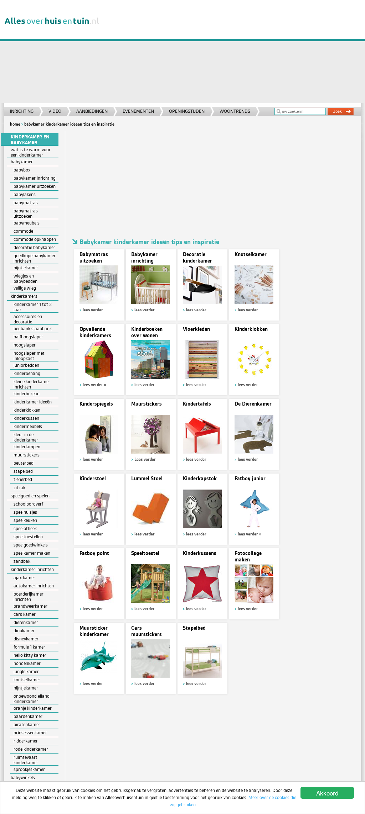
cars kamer (25, 614)
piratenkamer (27, 724)
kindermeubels (28, 426)
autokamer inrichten (34, 585)
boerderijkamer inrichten (28, 596)
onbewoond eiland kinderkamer (32, 698)
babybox (22, 170)
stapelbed (23, 471)
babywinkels (23, 777)
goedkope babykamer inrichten (35, 258)
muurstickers (27, 455)
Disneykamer (26, 638)
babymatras (26, 202)
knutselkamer (27, 679)
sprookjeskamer (29, 769)
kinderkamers (24, 296)
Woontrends (235, 111)
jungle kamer (26, 671)
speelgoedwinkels (31, 545)
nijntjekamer (26, 688)
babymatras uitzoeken (26, 213)
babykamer (22, 161)
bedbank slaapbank (33, 328)
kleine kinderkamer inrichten (32, 384)
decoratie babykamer (34, 247)
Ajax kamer (24, 577)
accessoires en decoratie (28, 319)
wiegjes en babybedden (25, 278)
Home (15, 124)
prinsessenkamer (30, 732)
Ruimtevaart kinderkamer (26, 760)
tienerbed (23, 479)
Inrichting (22, 111)
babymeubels (27, 223)
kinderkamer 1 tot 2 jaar (33, 307)
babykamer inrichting (35, 178)
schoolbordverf (28, 504)
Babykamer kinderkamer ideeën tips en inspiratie (69, 124)
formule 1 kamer (29, 647)
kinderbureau (27, 393)
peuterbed (24, 463)
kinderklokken (27, 410)
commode (23, 231)
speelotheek (25, 528)
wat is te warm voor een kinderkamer (31, 152)
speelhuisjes (25, 512)
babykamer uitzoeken (35, 186)
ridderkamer (26, 741)
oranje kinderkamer (33, 708)
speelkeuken (25, 520)
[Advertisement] (233, 53)
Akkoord (327, 792)
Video (54, 111)
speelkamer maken (32, 553)
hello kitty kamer (30, 655)
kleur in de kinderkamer (26, 437)
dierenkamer (26, 622)
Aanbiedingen (92, 111)
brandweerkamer (30, 606)
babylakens (25, 194)
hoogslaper (25, 345)
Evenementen (138, 111)
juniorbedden (26, 365)
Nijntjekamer (26, 267)
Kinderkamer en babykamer (30, 140)
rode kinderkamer (31, 749)
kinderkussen (26, 418)
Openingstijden (187, 111)
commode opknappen (35, 239)
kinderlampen (27, 446)
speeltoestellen (28, 536)
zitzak (19, 487)
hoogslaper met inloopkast (29, 355)
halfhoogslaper (28, 336)
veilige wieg (25, 288)
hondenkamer (27, 663)
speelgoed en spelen (30, 495)
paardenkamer (28, 716)
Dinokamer (24, 630)
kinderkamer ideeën (33, 402)
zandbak (22, 561)
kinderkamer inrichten (32, 569)
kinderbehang (27, 373)
